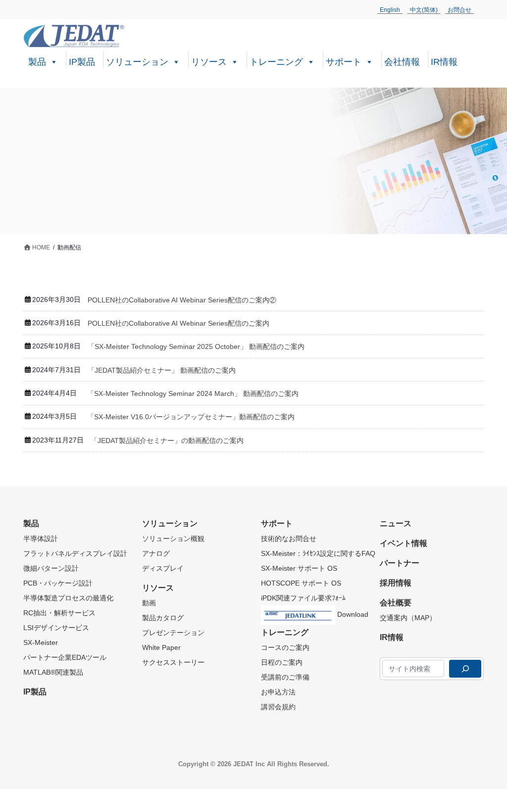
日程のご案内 (282, 662)
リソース (209, 62)
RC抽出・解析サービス (59, 613)
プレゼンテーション (173, 633)
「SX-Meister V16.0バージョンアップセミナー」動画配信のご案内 (191, 417)
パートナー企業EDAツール (64, 657)
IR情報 (444, 62)
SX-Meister (40, 642)
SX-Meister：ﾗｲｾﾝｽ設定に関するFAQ (318, 553)
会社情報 (402, 62)
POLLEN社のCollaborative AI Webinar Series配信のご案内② (182, 300)
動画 (149, 603)
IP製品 (82, 62)
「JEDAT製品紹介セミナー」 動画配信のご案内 (162, 370)
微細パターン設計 (51, 568)
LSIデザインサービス (56, 628)
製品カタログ (163, 618)
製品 (37, 62)
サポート (343, 62)
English (390, 9)
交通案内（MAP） (408, 618)
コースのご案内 (285, 647)
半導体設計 (40, 538)
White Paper (161, 647)
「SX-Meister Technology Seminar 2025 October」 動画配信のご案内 (196, 346)
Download (351, 614)
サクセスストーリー (173, 662)
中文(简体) (424, 9)
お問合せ (459, 9)
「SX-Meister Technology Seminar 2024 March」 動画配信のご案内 (193, 393)
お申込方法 (278, 692)
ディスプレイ (163, 568)
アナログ (156, 553)
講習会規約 (278, 707)
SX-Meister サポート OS (299, 568)
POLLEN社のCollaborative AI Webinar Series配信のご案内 (178, 323)
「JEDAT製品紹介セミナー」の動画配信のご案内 (167, 440)
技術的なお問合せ (288, 538)
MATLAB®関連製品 (53, 672)
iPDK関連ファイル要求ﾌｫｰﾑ (303, 598)
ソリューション (137, 62)
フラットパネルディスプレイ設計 (75, 553)
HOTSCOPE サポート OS (301, 583)
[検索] (465, 669)
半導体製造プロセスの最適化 (68, 598)
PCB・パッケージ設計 (58, 583)
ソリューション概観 (173, 538)
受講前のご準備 (285, 677)
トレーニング (276, 62)
